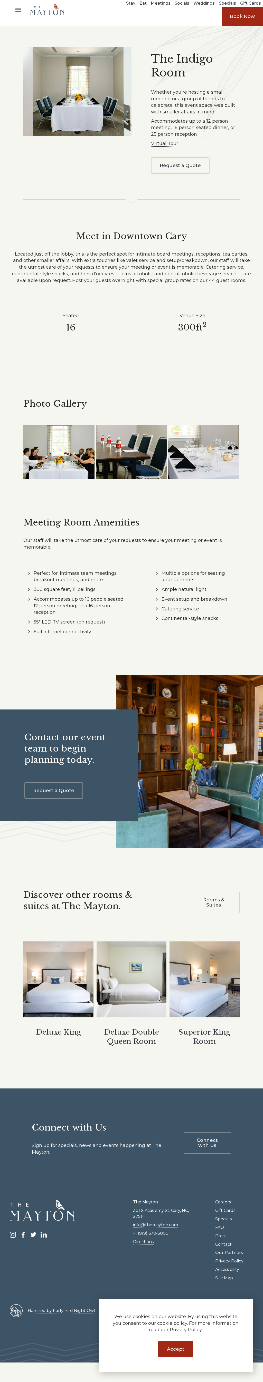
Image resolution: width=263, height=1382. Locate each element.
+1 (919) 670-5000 (150, 1233)
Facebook (23, 1235)
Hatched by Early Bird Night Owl (61, 1310)
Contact (223, 1244)
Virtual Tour (164, 143)
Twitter (33, 1235)
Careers (223, 1202)
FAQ (219, 1227)
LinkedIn (44, 1235)
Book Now (242, 16)
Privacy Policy (229, 1261)
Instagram (13, 1235)
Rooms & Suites (213, 902)
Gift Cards (225, 1210)
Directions (143, 1241)
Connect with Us (207, 1142)
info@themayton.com (155, 1224)
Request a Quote (180, 165)
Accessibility (227, 1269)
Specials (223, 1218)
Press (220, 1235)
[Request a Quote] (77, 91)
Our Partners (229, 1252)
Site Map (224, 1278)
